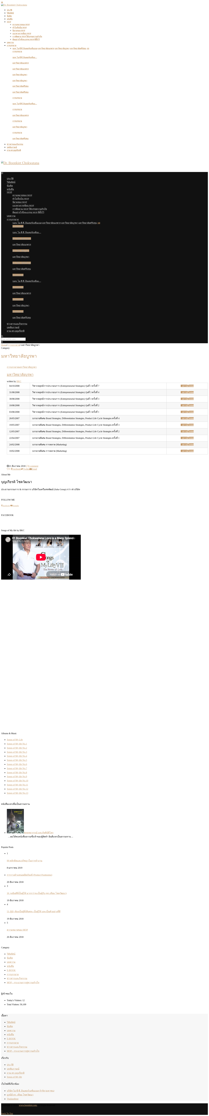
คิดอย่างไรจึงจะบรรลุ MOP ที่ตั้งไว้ (26, 39)
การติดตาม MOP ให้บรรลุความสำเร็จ (27, 36)
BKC (18, 381)
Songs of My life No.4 (17, 756)
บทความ (10, 42)
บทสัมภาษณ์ (12, 147)
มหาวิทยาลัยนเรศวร (21, 63)
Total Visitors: (13, 1004)
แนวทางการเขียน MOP (22, 33)
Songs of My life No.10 (17, 780)
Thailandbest (12, 1099)
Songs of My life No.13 (17, 793)
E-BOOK (11, 970)
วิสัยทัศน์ (10, 13)
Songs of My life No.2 (17, 748)
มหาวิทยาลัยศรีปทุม (21, 86)
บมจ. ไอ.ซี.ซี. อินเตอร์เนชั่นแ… (25, 57)
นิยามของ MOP (19, 30)
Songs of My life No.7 (17, 768)
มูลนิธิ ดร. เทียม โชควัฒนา (20, 1095)
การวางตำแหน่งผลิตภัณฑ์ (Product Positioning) (29, 875)
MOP (9, 22)
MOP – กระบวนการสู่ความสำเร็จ (23, 982)
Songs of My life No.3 (17, 752)
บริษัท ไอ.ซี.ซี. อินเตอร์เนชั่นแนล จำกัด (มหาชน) (30, 1091)
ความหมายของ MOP (21, 24)
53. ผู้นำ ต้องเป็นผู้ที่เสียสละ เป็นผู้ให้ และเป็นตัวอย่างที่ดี (33, 911)
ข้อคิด (9, 16)
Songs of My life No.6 (17, 764)
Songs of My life (14, 1077)
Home (4, 345)
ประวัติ (9, 10)
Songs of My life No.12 (17, 789)
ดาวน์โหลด (188, 386)
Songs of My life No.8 (17, 772)
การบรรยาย (11, 45)
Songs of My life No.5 (17, 760)
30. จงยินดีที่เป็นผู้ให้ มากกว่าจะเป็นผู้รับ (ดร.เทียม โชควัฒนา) (37, 893)
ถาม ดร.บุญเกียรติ (14, 150)
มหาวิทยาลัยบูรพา (20, 75)
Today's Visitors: (14, 1000)
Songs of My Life (15, 739)
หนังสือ (10, 19)
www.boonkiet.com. (28, 1105)
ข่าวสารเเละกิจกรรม (15, 144)
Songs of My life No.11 (17, 785)
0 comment (33, 466)
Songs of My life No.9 (17, 776)
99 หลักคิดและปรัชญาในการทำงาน (24, 860)
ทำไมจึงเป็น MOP (20, 27)
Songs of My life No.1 (17, 744)
